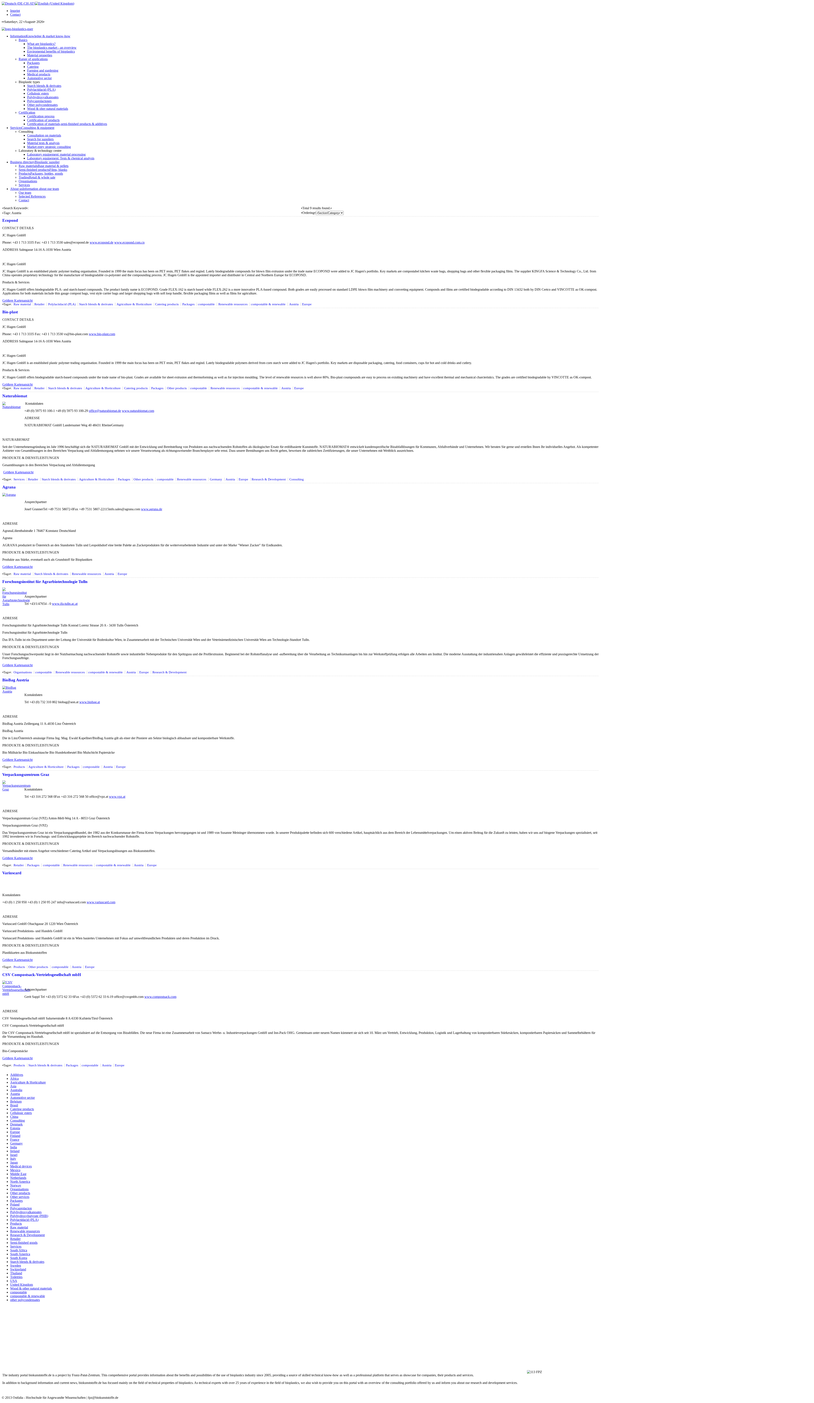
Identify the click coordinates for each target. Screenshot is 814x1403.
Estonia (15, 1128)
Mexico (15, 1170)
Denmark (16, 1124)
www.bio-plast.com (102, 334)
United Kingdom (21, 1284)
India (13, 1147)
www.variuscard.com (101, 902)
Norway (15, 1185)
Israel (13, 1155)
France (14, 1139)
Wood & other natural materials (31, 1288)
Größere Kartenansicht (17, 300)
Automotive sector (22, 1097)
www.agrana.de (151, 509)
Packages (188, 304)
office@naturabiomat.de (105, 411)
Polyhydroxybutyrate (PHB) (29, 1216)
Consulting (296, 479)
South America (20, 1254)
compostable (206, 304)
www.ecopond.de (101, 242)
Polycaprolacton (21, 1208)
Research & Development (269, 479)
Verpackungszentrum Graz (25, 774)
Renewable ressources (233, 304)
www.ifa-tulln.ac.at (65, 603)
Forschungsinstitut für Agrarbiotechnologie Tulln (45, 581)
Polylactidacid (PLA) (62, 304)
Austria (294, 304)
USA (13, 1281)
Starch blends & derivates (96, 304)
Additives (16, 1075)
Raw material (22, 304)
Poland (15, 1204)
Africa (14, 1078)
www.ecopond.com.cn (129, 242)
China (14, 1116)
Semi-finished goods (24, 1242)
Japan (14, 1162)
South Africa (18, 1250)
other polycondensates (25, 1300)
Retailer (39, 304)
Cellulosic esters (21, 1113)
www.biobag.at (89, 702)
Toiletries (16, 1277)
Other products (177, 388)
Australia (16, 1090)
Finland (15, 1136)
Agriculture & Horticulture (134, 304)
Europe (307, 304)
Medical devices (21, 1166)
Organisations (23, 672)
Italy (13, 1158)
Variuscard (11, 873)
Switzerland (18, 1269)
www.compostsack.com (160, 997)
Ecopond (10, 220)
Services (19, 479)
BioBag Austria (15, 680)
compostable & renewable (268, 304)
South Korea (18, 1258)
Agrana (9, 487)
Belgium (16, 1101)
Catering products (167, 304)
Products (19, 766)
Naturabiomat (14, 396)
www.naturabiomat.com (138, 411)
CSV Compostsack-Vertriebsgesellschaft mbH (41, 974)
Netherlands (18, 1178)
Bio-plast (10, 312)
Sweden (15, 1265)
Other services (19, 1197)
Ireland (15, 1151)
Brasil (14, 1105)
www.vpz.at (117, 796)
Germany (216, 479)
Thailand (16, 1273)
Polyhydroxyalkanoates (26, 1212)
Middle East (18, 1174)
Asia (13, 1086)
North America (20, 1181)
